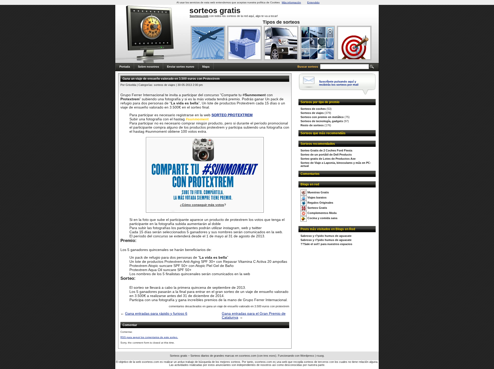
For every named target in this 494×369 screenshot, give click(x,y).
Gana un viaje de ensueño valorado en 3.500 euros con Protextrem (171, 78)
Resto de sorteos (312, 125)
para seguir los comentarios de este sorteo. (149, 337)
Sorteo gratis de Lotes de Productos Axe (328, 158)
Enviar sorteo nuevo (180, 66)
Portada (124, 66)
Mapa (205, 66)
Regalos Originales (320, 202)
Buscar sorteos (307, 66)
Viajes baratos (317, 197)
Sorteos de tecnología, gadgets (322, 121)
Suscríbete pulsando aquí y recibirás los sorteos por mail (338, 83)
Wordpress (307, 355)
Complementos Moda (322, 212)
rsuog (320, 355)
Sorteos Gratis (317, 207)
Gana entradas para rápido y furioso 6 (156, 314)
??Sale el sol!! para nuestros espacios (326, 244)
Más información (291, 2)
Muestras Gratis (318, 192)
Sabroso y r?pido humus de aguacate (326, 235)
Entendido (313, 2)
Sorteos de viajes (312, 112)
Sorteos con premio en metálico (322, 117)
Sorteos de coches (313, 108)
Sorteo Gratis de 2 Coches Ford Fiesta (326, 150)
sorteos (203, 10)
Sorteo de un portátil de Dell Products (326, 154)
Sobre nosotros (148, 66)
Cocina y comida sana (322, 218)
